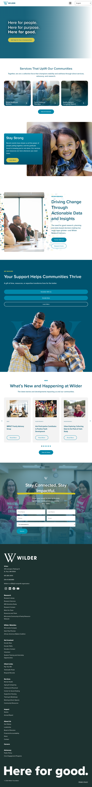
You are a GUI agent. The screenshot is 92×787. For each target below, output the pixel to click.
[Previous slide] (1, 421)
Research (7, 595)
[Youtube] (18, 588)
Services (7, 679)
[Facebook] (14, 588)
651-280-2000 (8, 576)
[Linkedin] (10, 588)
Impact (6, 709)
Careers (7, 744)
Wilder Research (39, 421)
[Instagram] (6, 588)
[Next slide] (90, 421)
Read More (13, 438)
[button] (41, 446)
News (8, 421)
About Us (7, 721)
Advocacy (7, 750)
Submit (22, 531)
